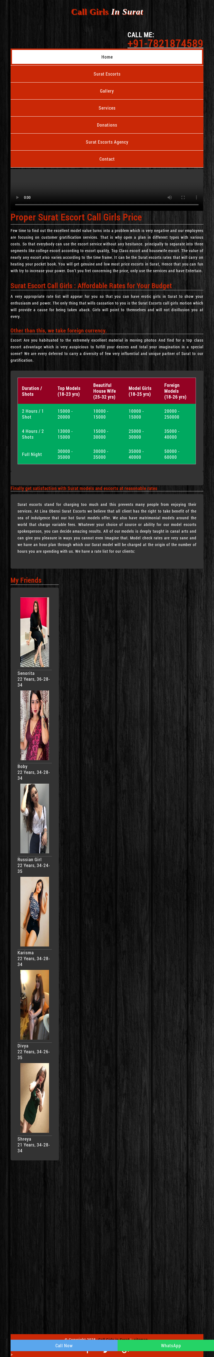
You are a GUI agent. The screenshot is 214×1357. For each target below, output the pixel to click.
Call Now (64, 1345)
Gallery (107, 91)
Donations (107, 125)
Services (107, 108)
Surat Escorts (107, 74)
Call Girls (107, 11)
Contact (107, 159)
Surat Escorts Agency (107, 142)
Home (107, 57)
